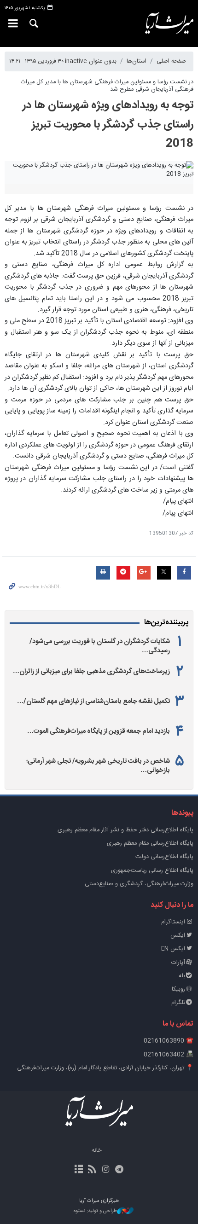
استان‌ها (136, 61)
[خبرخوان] (92, 1170)
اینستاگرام (173, 922)
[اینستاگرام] (105, 1170)
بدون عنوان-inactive (90, 61)
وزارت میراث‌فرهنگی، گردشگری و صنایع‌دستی (139, 884)
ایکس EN (173, 949)
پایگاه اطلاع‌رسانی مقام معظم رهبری (150, 843)
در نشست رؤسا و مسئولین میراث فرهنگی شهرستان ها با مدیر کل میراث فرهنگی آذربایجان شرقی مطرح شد (107, 85)
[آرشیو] (79, 1170)
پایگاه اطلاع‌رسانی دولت (164, 857)
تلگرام (178, 1003)
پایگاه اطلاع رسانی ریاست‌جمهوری (152, 871)
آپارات (178, 963)
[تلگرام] (119, 1170)
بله (182, 976)
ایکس (177, 935)
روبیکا (178, 989)
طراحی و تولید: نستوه (95, 1211)
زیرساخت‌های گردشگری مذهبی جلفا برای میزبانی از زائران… (91, 671)
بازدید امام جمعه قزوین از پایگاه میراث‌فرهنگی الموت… (98, 731)
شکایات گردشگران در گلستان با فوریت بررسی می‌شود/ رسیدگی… (99, 646)
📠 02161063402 (168, 1055)
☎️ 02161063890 (168, 1041)
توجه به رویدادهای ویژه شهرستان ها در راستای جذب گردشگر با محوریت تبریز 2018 (108, 124)
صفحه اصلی (171, 61)
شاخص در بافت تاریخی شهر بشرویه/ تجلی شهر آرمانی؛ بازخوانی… (98, 766)
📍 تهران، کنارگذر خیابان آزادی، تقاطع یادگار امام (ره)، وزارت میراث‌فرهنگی (105, 1068)
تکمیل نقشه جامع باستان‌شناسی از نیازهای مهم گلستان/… (93, 701)
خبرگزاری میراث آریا (165, 23)
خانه (97, 1150)
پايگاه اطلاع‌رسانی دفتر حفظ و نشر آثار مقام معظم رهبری (125, 830)
